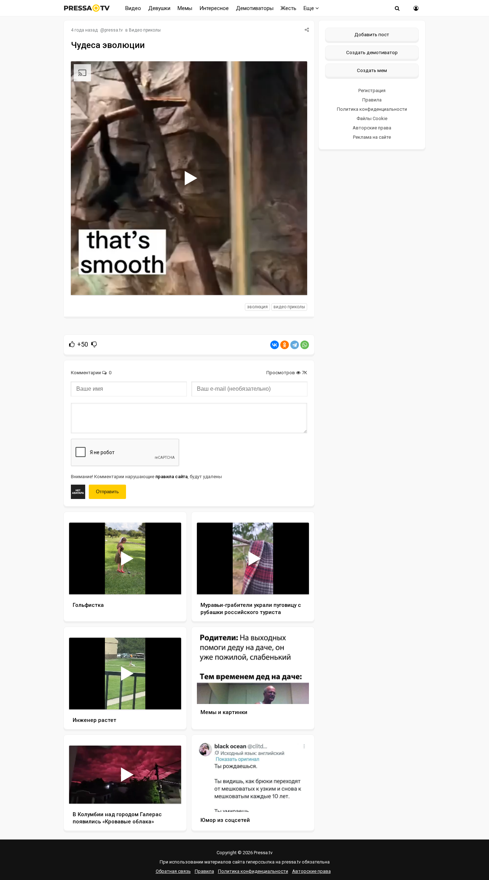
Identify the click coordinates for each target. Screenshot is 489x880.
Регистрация (372, 90)
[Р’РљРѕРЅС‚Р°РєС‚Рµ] (274, 345)
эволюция (257, 306)
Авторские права (372, 127)
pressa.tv (114, 30)
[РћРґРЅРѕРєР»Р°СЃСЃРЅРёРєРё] (284, 345)
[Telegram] (294, 345)
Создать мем (372, 70)
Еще (309, 8)
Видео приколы (145, 30)
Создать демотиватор (372, 52)
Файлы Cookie (372, 118)
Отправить (107, 491)
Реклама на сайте (372, 137)
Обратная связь (173, 871)
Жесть (288, 8)
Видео (133, 8)
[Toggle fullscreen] (293, 282)
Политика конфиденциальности (372, 109)
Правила (372, 100)
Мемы (185, 8)
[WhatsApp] (304, 345)
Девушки (159, 8)
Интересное (214, 8)
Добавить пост (371, 34)
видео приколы (289, 306)
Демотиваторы (254, 8)
